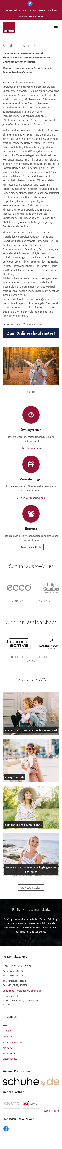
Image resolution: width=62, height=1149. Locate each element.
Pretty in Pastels (14, 778)
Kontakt (7, 1047)
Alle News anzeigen (31, 887)
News (6, 1025)
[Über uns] (31, 514)
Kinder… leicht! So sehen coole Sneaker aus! (31, 731)
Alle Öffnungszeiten (31, 448)
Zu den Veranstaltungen (31, 497)
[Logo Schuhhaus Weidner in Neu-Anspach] (9, 27)
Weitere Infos (51, 1110)
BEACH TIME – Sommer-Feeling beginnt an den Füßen (31, 870)
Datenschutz (10, 1058)
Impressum (9, 1053)
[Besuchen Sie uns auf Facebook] (29, 4)
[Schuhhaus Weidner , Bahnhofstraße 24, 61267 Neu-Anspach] (31, 985)
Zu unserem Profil (31, 547)
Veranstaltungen (12, 1042)
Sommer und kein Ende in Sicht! (23, 825)
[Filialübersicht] (31, 415)
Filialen (7, 1031)
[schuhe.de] (31, 1081)
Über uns (8, 1036)
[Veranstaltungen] (31, 464)
